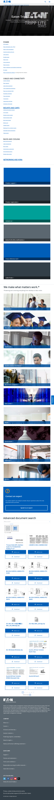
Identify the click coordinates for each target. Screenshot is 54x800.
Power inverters (6, 64)
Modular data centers (7, 154)
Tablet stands (6, 133)
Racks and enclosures (7, 141)
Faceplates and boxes (7, 93)
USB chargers (6, 54)
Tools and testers (6, 96)
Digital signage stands (7, 117)
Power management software (9, 72)
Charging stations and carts (8, 52)
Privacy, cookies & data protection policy (14, 791)
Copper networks (6, 80)
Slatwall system (6, 125)
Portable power (6, 57)
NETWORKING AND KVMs (12, 159)
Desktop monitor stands (8, 115)
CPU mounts (5, 112)
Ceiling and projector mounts (9, 110)
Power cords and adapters (8, 49)
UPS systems (5, 44)
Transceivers (5, 98)
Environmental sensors (7, 151)
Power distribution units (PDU (9, 46)
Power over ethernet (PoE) (8, 91)
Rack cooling (5, 146)
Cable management (7, 144)
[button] (52, 400)
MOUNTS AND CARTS (11, 108)
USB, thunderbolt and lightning (9, 88)
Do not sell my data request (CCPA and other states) (17, 793)
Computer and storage (7, 103)
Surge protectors (6, 62)
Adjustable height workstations (9, 130)
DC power (5, 70)
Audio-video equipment (7, 86)
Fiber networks (6, 83)
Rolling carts (5, 122)
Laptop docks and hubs (7, 101)
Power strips (5, 59)
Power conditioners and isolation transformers (12, 67)
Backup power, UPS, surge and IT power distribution (17, 5)
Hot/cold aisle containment (8, 149)
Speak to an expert (26, 508)
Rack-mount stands (7, 120)
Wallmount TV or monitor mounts (9, 128)
